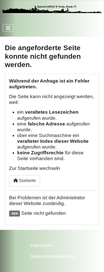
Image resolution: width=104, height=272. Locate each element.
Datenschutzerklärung (52, 256)
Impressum (41, 245)
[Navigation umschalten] (8, 28)
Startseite (27, 180)
